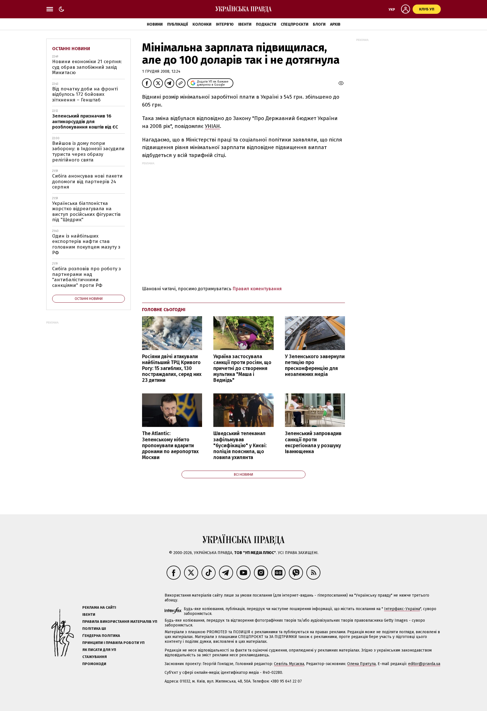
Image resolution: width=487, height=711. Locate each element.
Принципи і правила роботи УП (113, 643)
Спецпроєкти (294, 24)
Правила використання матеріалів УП (119, 621)
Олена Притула (361, 663)
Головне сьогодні (163, 309)
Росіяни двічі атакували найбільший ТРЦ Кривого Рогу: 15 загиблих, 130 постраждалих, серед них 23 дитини (172, 369)
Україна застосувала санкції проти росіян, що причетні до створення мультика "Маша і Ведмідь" (242, 369)
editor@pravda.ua (424, 663)
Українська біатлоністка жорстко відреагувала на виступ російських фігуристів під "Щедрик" (86, 211)
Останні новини (71, 48)
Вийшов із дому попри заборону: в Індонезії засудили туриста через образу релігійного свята (88, 151)
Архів (335, 24)
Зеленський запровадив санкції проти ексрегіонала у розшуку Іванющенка (313, 442)
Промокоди (94, 664)
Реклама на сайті (99, 607)
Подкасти (266, 24)
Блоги (319, 24)
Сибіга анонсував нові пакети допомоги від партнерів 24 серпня (87, 181)
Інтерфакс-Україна (402, 608)
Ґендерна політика (101, 636)
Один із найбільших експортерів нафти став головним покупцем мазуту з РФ (86, 244)
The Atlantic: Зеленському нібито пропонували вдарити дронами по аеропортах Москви (170, 445)
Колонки (201, 24)
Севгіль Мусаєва (289, 663)
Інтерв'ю (225, 24)
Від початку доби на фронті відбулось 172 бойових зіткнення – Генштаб (85, 94)
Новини (155, 24)
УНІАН (212, 126)
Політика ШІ (94, 628)
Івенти (244, 24)
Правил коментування (257, 288)
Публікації (177, 24)
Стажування (94, 657)
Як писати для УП (99, 650)
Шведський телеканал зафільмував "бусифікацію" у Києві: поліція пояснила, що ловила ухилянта (240, 445)
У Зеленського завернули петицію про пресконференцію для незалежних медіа (315, 365)
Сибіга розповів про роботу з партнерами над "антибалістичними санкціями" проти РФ (86, 277)
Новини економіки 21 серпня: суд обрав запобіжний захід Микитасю (87, 67)
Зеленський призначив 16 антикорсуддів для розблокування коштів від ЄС (85, 121)
